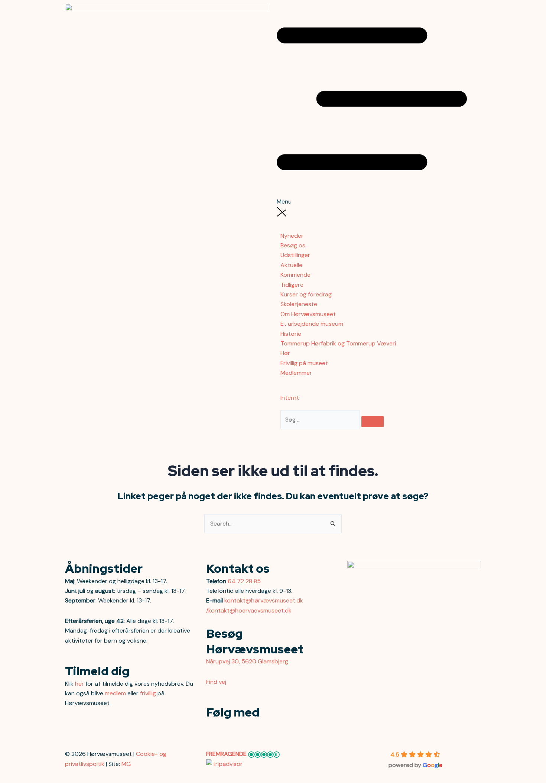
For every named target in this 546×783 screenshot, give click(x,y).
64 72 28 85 (244, 581)
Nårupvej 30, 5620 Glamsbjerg (247, 661)
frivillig (148, 693)
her (79, 684)
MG (126, 764)
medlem (115, 693)
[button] (379, 105)
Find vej (216, 682)
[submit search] (372, 421)
